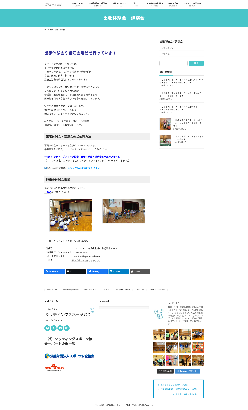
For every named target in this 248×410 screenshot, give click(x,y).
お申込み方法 (167, 48)
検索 (196, 63)
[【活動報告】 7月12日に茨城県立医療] (198, 334)
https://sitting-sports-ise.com (85, 260)
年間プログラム (90, 290)
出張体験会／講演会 (171, 41)
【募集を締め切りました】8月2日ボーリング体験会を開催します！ (187, 123)
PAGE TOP (239, 395)
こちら (47, 192)
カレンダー (139, 290)
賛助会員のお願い (123, 290)
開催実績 (165, 53)
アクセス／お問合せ (157, 290)
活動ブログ (106, 290)
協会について (52, 290)
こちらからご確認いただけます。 (85, 167)
